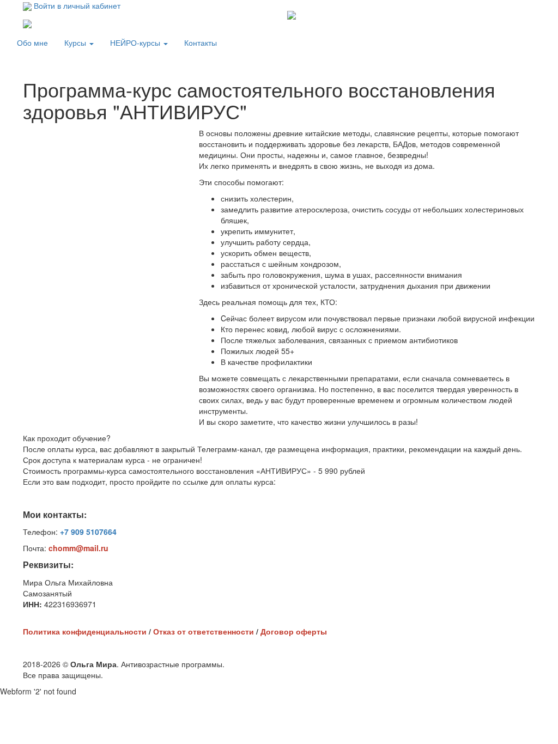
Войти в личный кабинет (76, 5)
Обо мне (32, 42)
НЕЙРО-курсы (136, 42)
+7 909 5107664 (88, 531)
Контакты (200, 42)
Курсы (76, 42)
